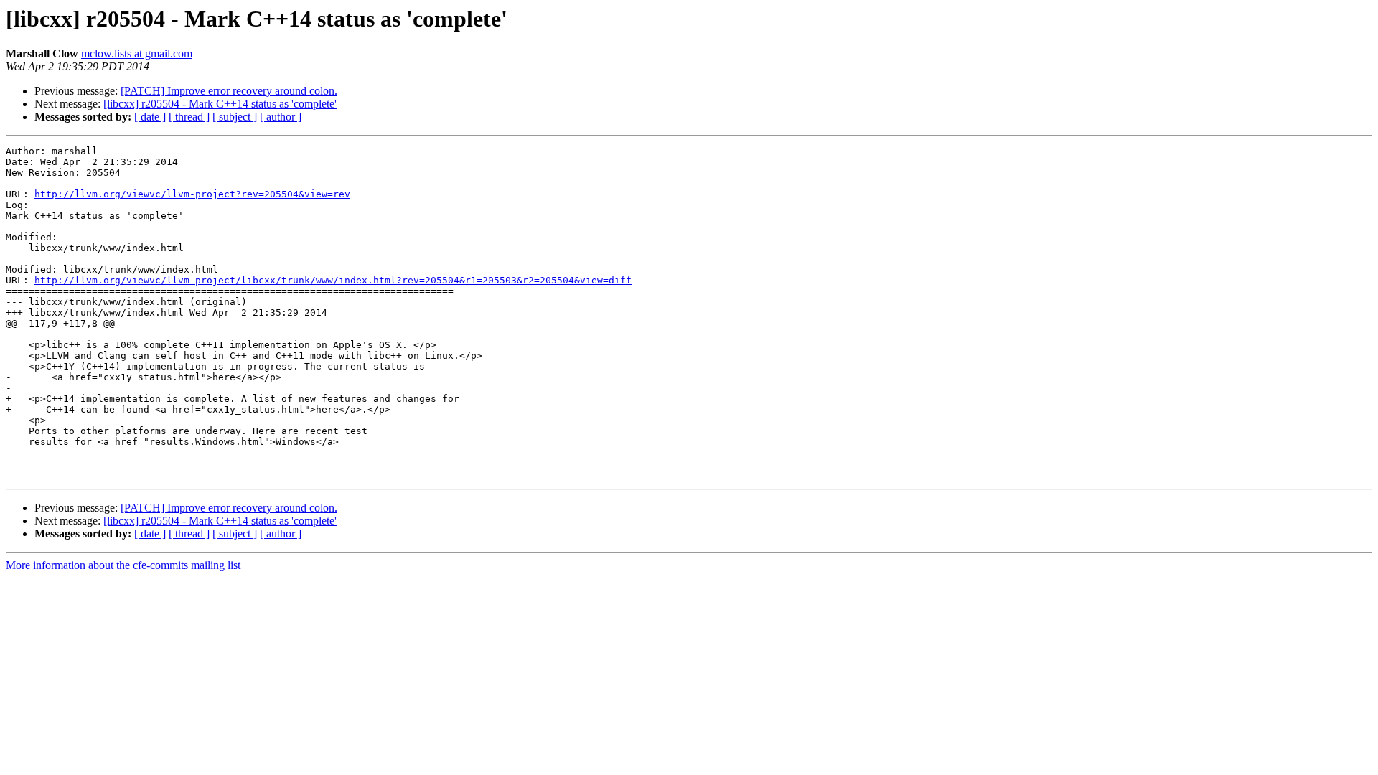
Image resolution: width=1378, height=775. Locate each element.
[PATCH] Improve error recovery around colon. (229, 91)
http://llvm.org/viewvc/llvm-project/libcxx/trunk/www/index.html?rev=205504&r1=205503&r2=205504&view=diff (333, 280)
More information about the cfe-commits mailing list (123, 565)
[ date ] (150, 117)
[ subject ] (234, 117)
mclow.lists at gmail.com (136, 53)
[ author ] (280, 117)
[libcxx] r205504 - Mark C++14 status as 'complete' (220, 104)
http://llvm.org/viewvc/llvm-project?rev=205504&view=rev (192, 194)
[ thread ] (189, 117)
